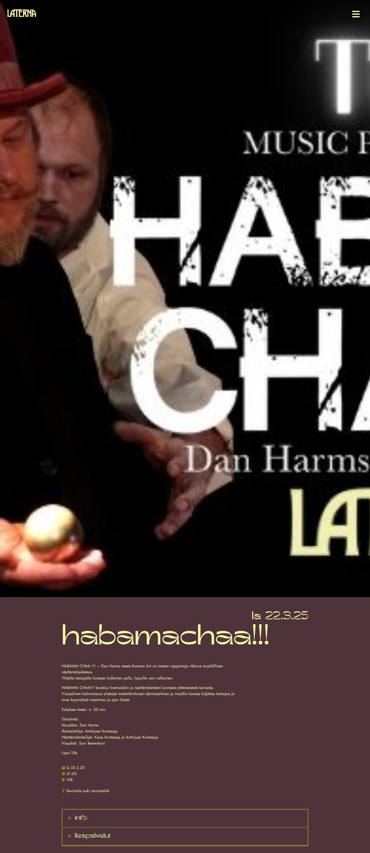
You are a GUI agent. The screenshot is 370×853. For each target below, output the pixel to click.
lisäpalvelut (92, 836)
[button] (185, 819)
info (81, 818)
